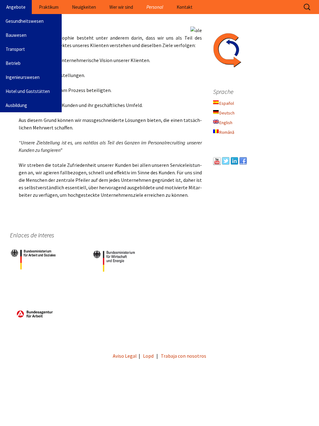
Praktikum (49, 7)
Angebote (16, 7)
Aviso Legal (125, 356)
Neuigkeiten (84, 7)
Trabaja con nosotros (183, 356)
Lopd (148, 356)
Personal (154, 7)
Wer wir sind (121, 7)
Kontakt (185, 7)
